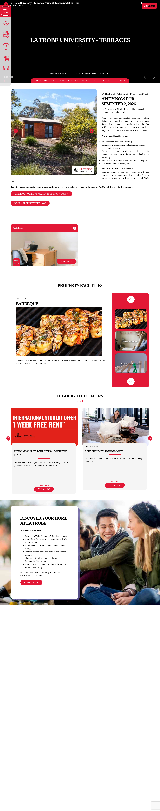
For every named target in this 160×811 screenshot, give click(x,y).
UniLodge (55, 73)
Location (49, 81)
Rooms (61, 81)
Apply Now (5, 11)
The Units (102, 187)
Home (38, 81)
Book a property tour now (30, 203)
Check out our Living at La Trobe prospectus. (41, 194)
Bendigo (68, 73)
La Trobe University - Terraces (92, 73)
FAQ (110, 81)
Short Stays (98, 81)
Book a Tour (31, 582)
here (116, 187)
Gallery (73, 81)
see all (80, 401)
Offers (85, 81)
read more (44, 485)
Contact (120, 81)
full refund (138, 178)
